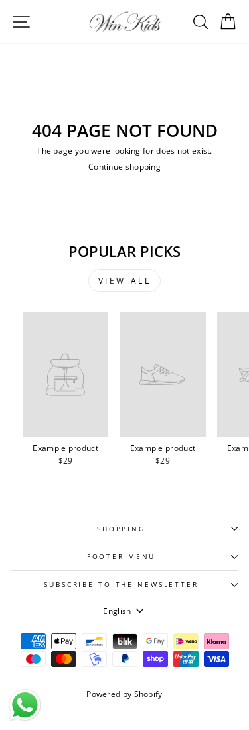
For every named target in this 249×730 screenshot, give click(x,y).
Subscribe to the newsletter (121, 584)
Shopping (121, 529)
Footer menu (121, 556)
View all (124, 280)
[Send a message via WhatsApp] (25, 705)
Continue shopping (124, 166)
